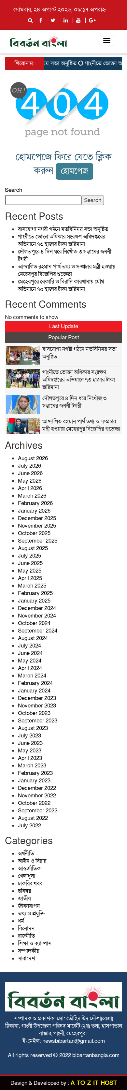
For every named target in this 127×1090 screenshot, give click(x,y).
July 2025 (29, 556)
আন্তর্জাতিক (29, 868)
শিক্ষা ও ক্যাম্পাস (34, 943)
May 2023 (29, 750)
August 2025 (33, 548)
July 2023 (29, 735)
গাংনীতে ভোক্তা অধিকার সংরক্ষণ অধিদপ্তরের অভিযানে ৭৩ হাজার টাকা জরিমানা (61, 240)
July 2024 (29, 645)
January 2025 (34, 600)
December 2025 (37, 518)
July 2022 (29, 825)
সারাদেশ (26, 958)
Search (13, 190)
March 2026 (32, 496)
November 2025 (37, 526)
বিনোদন (26, 928)
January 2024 (34, 690)
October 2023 (34, 713)
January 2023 (34, 780)
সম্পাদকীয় (28, 951)
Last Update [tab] (63, 326)
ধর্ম (21, 921)
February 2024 (35, 683)
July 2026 (29, 466)
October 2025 (34, 533)
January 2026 (34, 511)
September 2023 (37, 720)
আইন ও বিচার (32, 861)
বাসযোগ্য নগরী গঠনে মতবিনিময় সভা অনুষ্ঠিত (63, 229)
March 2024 (32, 675)
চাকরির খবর (30, 883)
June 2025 (30, 563)
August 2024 (33, 638)
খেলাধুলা (26, 876)
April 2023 (30, 758)
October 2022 (34, 803)
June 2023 (30, 743)
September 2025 (37, 541)
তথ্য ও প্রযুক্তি (31, 913)
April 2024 (30, 668)
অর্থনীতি (26, 853)
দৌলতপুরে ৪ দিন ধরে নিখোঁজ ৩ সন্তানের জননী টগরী (74, 402)
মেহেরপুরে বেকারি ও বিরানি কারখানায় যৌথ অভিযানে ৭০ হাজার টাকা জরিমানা (61, 285)
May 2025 (29, 570)
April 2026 (30, 488)
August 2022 (33, 818)
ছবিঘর (24, 891)
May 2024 (29, 660)
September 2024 (37, 630)
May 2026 (29, 481)
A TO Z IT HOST (94, 1083)
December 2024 (37, 608)
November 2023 (37, 705)
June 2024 (30, 653)
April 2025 (30, 578)
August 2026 (33, 458)
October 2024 (34, 623)
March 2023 (32, 765)
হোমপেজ (74, 171)
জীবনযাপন (29, 906)
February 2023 (35, 773)
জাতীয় (24, 898)
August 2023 (33, 728)
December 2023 (37, 698)
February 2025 (35, 593)
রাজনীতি (26, 936)
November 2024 (37, 615)
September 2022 (37, 810)
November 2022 (37, 795)
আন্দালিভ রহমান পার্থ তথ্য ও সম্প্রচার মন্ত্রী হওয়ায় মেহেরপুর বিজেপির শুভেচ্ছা (66, 270)
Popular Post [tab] (63, 337)
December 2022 (37, 788)
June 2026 (30, 473)
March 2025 (32, 585)
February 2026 (35, 503)
